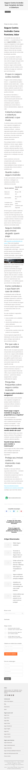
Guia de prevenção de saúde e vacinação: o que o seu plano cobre (15, 629)
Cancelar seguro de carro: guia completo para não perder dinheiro (15, 637)
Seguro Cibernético (8, 748)
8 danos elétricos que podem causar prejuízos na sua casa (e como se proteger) (18, 598)
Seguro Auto (6, 715)
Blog (5, 704)
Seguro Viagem (7, 728)
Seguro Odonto (7, 734)
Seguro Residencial (8, 726)
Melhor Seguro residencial (17, 544)
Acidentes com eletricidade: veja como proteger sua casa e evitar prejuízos (18, 586)
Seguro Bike (6, 720)
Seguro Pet (6, 731)
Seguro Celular (7, 723)
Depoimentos (7, 706)
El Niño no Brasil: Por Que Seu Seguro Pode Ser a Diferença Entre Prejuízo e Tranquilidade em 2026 (18, 565)
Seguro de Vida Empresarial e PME (11, 753)
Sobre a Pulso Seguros (8, 701)
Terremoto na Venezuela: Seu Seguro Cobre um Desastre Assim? (17, 554)
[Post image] (8, 545)
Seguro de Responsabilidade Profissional (12, 750)
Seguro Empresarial (8, 742)
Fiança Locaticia (7, 756)
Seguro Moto (6, 717)
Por (18, 504)
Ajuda (5, 709)
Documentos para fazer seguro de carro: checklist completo (15, 633)
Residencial (7, 11)
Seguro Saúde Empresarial (9, 745)
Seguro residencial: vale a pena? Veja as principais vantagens (18, 576)
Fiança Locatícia (7, 736)
